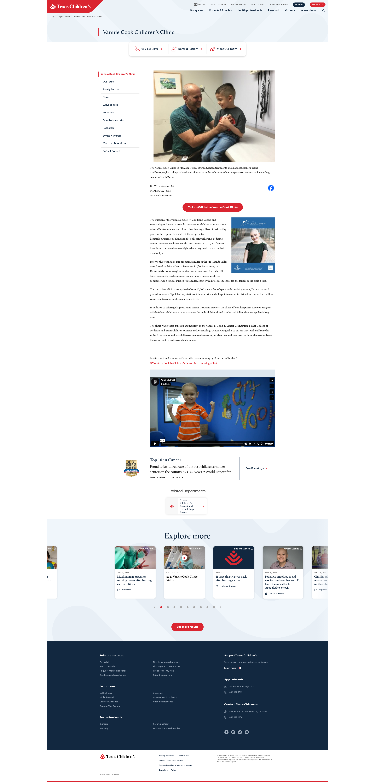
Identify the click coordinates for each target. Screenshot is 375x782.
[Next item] (219, 607)
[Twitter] (240, 732)
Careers (290, 10)
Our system (196, 10)
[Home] (53, 16)
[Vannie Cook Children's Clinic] (75, 6)
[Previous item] (156, 607)
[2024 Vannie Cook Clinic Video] (184, 557)
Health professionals (249, 10)
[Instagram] (233, 732)
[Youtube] (246, 732)
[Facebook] (226, 732)
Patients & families (220, 10)
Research (273, 10)
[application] (212, 412)
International (308, 10)
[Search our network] (323, 10)
